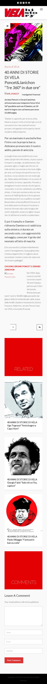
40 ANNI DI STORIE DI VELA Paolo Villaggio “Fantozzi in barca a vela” (22, 539)
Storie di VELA (12, 66)
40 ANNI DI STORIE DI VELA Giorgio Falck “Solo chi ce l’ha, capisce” (22, 482)
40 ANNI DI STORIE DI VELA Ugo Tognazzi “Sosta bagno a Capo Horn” (22, 425)
